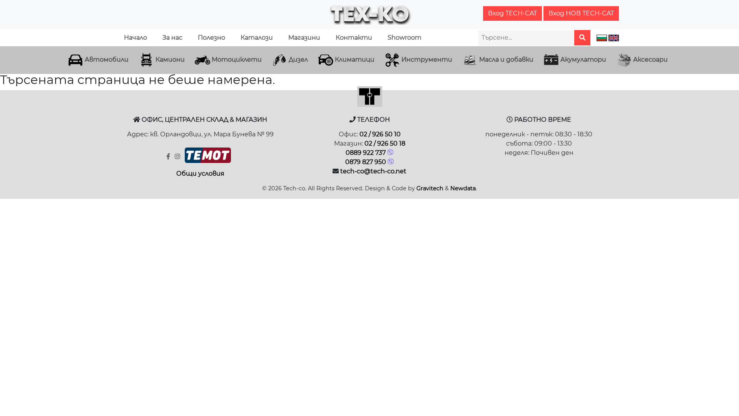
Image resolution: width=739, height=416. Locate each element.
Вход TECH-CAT (512, 13)
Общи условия (200, 173)
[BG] (602, 37)
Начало (135, 37)
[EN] (614, 37)
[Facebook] (169, 156)
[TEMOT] (208, 157)
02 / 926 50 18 (384, 143)
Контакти (354, 37)
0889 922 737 (366, 152)
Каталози (257, 37)
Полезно (211, 37)
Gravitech (429, 188)
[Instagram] (178, 156)
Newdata (463, 188)
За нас (172, 37)
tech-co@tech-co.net (373, 171)
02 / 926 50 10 (380, 134)
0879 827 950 (365, 162)
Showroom (404, 37)
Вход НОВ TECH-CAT (581, 13)
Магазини (304, 37)
